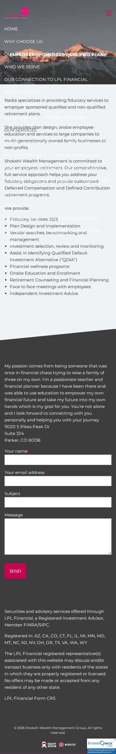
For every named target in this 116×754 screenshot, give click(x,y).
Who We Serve (22, 66)
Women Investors (77, 155)
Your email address (46, 472)
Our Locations (22, 269)
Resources (17, 206)
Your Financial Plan (73, 218)
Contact (14, 256)
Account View (21, 218)
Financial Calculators (73, 231)
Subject (34, 493)
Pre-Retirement (87, 142)
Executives (96, 180)
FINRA (30, 624)
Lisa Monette (20, 117)
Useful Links (20, 231)
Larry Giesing (66, 104)
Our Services (20, 130)
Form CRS (44, 698)
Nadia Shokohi (22, 104)
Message (36, 515)
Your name (38, 451)
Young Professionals (31, 142)
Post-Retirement (25, 155)
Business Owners (25, 193)
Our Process (20, 54)
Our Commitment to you (75, 54)
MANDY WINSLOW (65, 117)
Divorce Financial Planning (39, 180)
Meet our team (22, 92)
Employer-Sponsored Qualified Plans (52, 168)
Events (12, 244)
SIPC (44, 624)
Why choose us (23, 41)
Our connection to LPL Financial (46, 79)
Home (11, 28)
